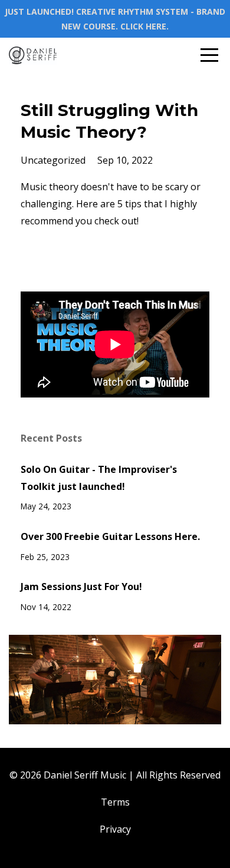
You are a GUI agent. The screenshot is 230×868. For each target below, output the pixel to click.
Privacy (115, 829)
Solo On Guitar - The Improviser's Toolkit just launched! (99, 478)
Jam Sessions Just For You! (81, 586)
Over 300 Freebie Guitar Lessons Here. (110, 536)
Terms (115, 802)
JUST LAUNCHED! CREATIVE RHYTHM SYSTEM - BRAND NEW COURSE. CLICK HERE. (115, 19)
